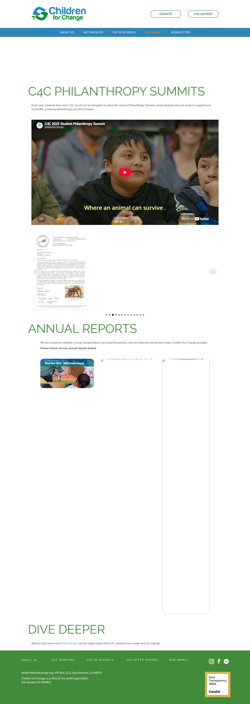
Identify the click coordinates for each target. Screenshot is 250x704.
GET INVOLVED (63, 659)
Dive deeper (70, 643)
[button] (166, 14)
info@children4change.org (37, 672)
